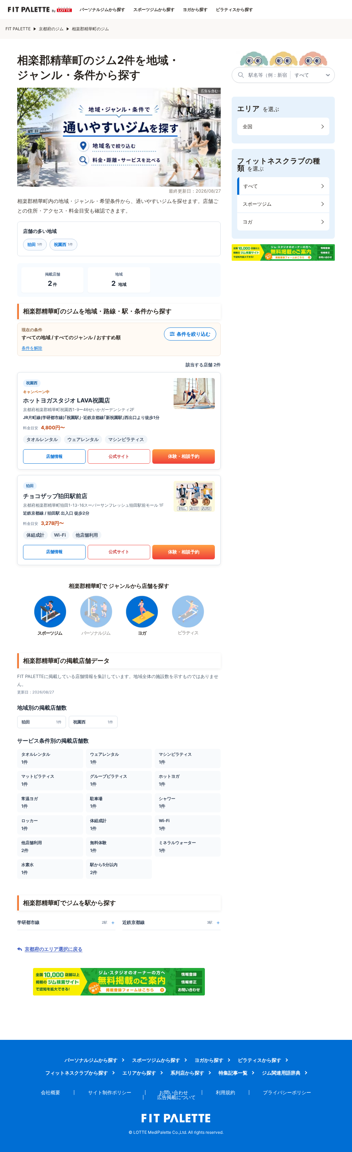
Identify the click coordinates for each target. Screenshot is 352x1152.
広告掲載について (176, 1097)
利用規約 (225, 1092)
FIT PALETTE (18, 28)
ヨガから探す (195, 10)
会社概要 (50, 1092)
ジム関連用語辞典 (281, 1073)
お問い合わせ (173, 1092)
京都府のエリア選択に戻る (53, 949)
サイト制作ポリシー (109, 1092)
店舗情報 (54, 456)
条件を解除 (32, 348)
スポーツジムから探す (154, 10)
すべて (250, 186)
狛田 (35, 244)
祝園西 (63, 244)
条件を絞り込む (193, 334)
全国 (247, 126)
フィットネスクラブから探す (76, 1073)
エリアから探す (139, 1073)
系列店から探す (187, 1073)
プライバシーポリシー (287, 1092)
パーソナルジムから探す (102, 10)
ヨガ (247, 222)
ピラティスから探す (234, 10)
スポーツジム (257, 204)
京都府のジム (51, 28)
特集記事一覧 (233, 1073)
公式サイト (119, 456)
